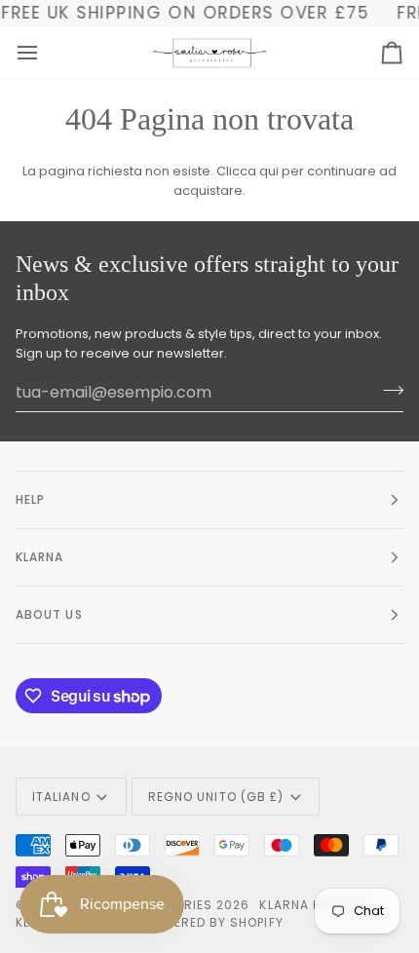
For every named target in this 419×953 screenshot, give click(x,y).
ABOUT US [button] (49, 614)
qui (269, 171)
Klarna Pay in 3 (311, 904)
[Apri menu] (45, 52)
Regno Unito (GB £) (216, 796)
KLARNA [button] (39, 557)
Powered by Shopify (213, 922)
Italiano (61, 796)
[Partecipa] (387, 389)
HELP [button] (30, 499)
